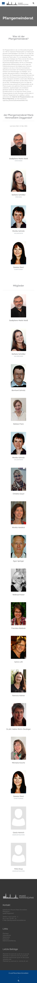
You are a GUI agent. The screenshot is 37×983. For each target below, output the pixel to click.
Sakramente (6, 937)
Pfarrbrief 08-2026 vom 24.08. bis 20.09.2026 (16, 954)
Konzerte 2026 (7, 959)
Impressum (6, 939)
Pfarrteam (6, 933)
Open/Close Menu (3, 3)
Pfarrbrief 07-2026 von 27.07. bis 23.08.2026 (15, 955)
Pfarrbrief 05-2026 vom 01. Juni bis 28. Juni (15, 961)
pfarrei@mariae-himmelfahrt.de (16, 920)
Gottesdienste (7, 935)
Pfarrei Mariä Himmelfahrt (20, 973)
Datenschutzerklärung (9, 940)
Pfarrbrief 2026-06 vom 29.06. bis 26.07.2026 (16, 957)
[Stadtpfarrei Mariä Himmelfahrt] (19, 3)
